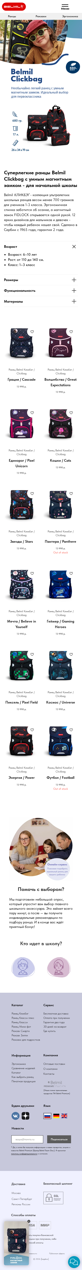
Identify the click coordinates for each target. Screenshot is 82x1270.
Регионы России (21, 1204)
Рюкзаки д (17, 1039)
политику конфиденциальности (24, 1153)
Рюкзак (16, 1035)
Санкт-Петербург (22, 1198)
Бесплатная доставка (55, 1013)
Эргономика (19, 1063)
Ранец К (16, 1017)
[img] (25, 1116)
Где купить (49, 1031)
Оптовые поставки (54, 1063)
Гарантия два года (53, 1022)
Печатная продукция (23, 1081)
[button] (41, 16)
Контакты (48, 1073)
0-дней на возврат (55, 1026)
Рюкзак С (17, 1031)
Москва (16, 1193)
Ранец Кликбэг (20, 1013)
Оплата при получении (56, 1017)
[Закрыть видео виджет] (28, 1221)
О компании (50, 1068)
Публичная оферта (56, 1253)
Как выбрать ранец (23, 1076)
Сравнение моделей (23, 1068)
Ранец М (17, 1026)
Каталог (16, 1072)
